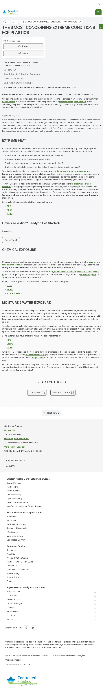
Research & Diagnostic (17, 528)
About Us (11, 554)
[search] (99, 4)
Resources (11, 550)
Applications (12, 516)
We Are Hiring (13, 573)
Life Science (12, 532)
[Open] (98, 12)
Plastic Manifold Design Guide (20, 562)
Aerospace (11, 520)
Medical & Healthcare (16, 524)
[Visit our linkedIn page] (26, 627)
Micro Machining (14, 494)
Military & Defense (15, 536)
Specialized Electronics (17, 540)
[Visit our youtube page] (33, 627)
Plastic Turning (13, 491)
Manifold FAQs (13, 565)
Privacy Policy (13, 577)
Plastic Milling (12, 487)
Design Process (14, 483)
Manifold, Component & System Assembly (25, 506)
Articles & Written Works (17, 558)
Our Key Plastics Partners (18, 569)
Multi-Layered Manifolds (17, 502)
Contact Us (11, 581)
